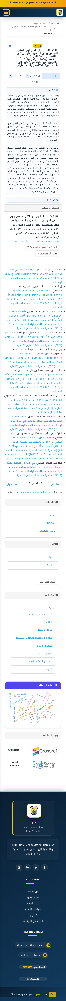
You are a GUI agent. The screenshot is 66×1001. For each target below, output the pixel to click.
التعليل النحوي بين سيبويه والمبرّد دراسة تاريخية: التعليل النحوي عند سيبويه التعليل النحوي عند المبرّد (33, 358)
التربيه (49, 669)
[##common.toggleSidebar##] (10, 46)
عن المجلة (33, 892)
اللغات (49, 622)
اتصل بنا (33, 915)
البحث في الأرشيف (33, 921)
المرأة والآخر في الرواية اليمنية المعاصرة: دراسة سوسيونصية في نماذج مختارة (36, 402)
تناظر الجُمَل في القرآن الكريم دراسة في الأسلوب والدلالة (33, 334)
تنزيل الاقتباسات (48, 253)
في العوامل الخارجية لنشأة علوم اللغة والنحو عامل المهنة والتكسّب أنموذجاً (34, 464)
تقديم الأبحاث (33, 904)
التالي (55, 484)
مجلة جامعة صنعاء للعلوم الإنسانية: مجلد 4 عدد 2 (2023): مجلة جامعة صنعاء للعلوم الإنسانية (34, 303)
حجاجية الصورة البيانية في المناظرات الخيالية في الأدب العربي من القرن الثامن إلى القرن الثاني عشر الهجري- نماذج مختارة (33, 379)
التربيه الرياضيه (45, 629)
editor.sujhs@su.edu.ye (29, 945)
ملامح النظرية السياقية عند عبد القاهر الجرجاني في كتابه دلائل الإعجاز (36, 421)
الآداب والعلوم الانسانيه (40, 614)
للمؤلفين (50, 523)
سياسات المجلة (33, 909)
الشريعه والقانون (44, 645)
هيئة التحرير (33, 898)
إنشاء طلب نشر (48, 581)
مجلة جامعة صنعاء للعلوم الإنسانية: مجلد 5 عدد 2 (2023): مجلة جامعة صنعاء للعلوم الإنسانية (35, 473)
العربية (52, 557)
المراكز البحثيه (45, 653)
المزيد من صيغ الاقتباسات (43, 247)
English (50, 565)
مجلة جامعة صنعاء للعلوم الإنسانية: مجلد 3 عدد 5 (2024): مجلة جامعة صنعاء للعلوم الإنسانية (35, 326)
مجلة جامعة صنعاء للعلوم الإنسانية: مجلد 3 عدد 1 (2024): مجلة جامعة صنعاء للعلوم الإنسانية (34, 408)
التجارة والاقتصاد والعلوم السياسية (34, 637)
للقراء (52, 515)
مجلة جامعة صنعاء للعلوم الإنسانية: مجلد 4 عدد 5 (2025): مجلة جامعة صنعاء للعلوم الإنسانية (35, 364)
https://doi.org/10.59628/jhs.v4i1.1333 (36, 241)
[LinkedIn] (27, 867)
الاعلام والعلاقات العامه (40, 661)
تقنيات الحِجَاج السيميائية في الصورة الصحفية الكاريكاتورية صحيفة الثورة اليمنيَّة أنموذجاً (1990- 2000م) (35, 295)
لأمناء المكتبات (47, 530)
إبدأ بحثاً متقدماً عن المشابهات (35, 492)
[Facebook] (44, 867)
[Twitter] (36, 867)
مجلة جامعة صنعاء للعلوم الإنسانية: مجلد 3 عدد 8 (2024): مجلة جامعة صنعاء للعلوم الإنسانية (35, 387)
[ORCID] (19, 867)
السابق (12, 484)
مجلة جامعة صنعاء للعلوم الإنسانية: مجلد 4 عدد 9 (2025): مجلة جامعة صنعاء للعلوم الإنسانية (33, 278)
